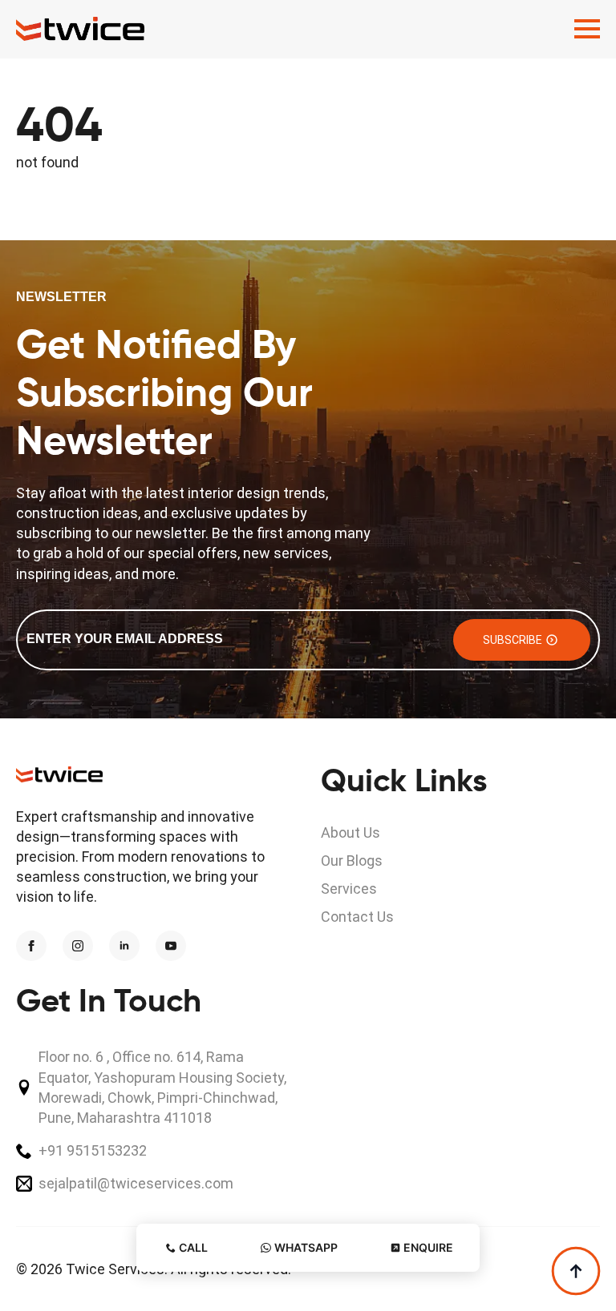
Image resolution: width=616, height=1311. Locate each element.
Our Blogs (352, 860)
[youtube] (171, 946)
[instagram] (78, 946)
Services (349, 888)
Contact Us (357, 916)
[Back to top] (576, 1271)
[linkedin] (124, 946)
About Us (350, 832)
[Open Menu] (587, 29)
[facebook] (31, 946)
